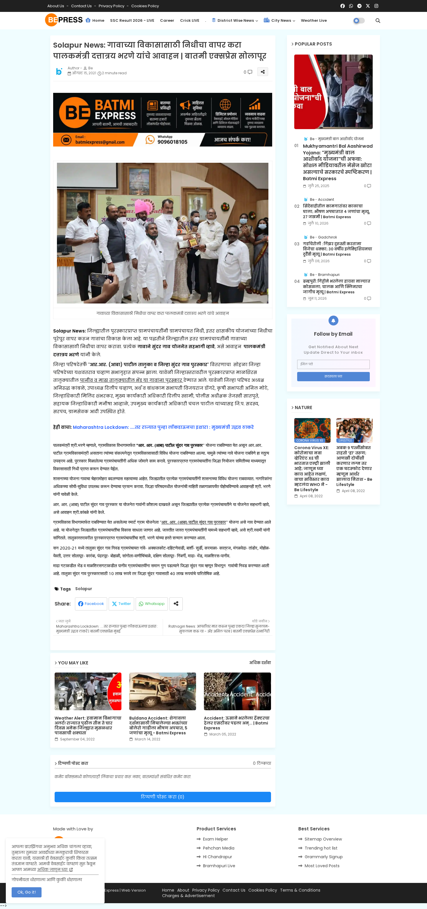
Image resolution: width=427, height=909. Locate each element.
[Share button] (176, 603)
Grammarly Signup (324, 857)
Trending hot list (321, 848)
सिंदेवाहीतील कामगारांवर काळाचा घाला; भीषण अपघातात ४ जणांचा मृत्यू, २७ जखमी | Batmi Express (336, 211)
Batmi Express (106, 890)
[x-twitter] (368, 6)
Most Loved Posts (322, 866)
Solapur (83, 589)
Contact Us (234, 890)
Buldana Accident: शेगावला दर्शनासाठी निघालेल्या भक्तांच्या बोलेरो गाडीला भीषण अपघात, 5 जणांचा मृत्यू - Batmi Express (158, 725)
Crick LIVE (189, 20)
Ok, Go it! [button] (26, 892)
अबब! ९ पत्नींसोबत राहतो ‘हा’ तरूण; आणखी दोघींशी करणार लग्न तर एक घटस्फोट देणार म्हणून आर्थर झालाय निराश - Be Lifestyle (354, 466)
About (183, 890)
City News (280, 20)
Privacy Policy (112, 6)
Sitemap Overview (323, 839)
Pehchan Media (218, 848)
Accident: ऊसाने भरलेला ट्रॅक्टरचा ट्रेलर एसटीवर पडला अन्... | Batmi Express (237, 723)
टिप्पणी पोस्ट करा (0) (162, 797)
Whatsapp (155, 603)
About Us (56, 6)
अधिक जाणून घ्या (53, 869)
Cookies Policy (145, 6)
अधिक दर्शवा (260, 663)
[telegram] (359, 6)
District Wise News (235, 20)
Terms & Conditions (300, 890)
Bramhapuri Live (219, 866)
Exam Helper (215, 839)
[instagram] (376, 6)
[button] (378, 20)
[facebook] (342, 6)
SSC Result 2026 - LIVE (132, 20)
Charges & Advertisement (188, 896)
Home (98, 20)
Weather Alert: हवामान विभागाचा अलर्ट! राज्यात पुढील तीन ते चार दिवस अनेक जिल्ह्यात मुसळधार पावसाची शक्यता (88, 725)
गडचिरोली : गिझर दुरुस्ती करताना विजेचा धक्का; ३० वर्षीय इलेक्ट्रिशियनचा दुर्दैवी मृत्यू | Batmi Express (337, 249)
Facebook (94, 603)
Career (167, 20)
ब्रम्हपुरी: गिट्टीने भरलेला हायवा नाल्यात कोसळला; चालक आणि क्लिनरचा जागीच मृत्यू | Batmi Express (336, 286)
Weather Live (314, 20)
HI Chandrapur (217, 857)
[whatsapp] (351, 6)
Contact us (82, 6)
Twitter (125, 603)
